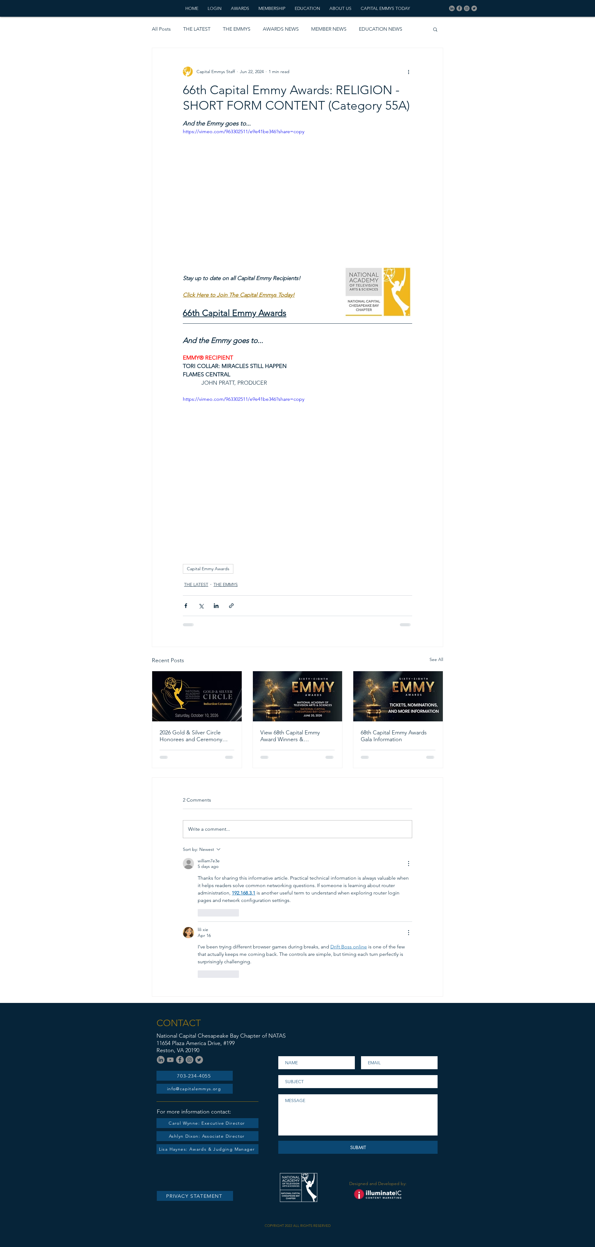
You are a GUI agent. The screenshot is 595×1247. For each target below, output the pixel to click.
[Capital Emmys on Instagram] (466, 8)
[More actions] (408, 71)
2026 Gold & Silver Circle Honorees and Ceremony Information (191, 736)
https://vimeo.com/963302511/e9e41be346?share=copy (243, 131)
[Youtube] (170, 1060)
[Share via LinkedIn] (216, 606)
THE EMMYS (236, 29)
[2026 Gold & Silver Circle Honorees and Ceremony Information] (197, 696)
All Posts (161, 29)
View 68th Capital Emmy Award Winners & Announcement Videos (290, 736)
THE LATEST (196, 29)
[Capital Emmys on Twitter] (474, 8)
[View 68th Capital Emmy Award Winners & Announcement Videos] (297, 696)
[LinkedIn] (452, 8)
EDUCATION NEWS (380, 29)
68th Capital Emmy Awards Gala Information (394, 736)
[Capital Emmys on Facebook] (459, 8)
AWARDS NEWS (281, 29)
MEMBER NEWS (328, 29)
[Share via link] (231, 606)
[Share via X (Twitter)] (201, 606)
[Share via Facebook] (186, 606)
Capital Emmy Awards (208, 568)
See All (436, 659)
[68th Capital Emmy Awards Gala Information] (398, 696)
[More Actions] (408, 863)
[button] (435, 29)
